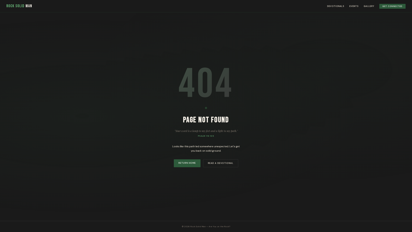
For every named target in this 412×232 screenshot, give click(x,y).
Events (354, 6)
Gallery (369, 6)
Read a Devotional (221, 163)
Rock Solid (19, 6)
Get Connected (392, 6)
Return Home (187, 163)
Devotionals (335, 6)
